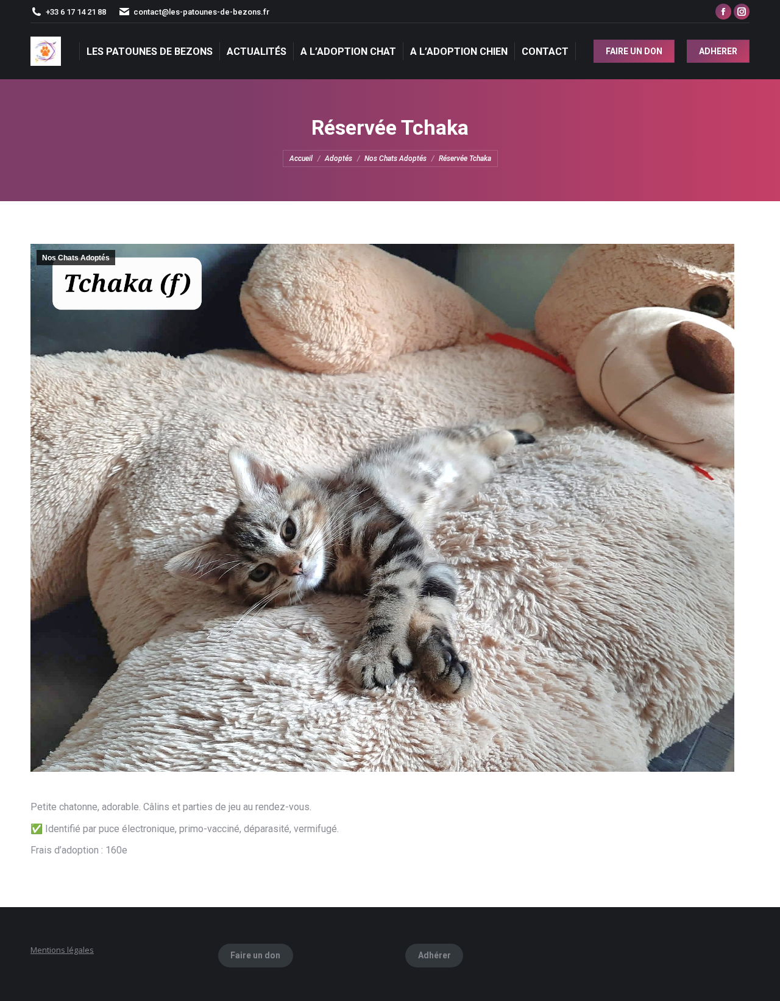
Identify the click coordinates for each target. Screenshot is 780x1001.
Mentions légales (62, 949)
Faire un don (255, 955)
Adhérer (434, 955)
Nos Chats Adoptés (76, 258)
